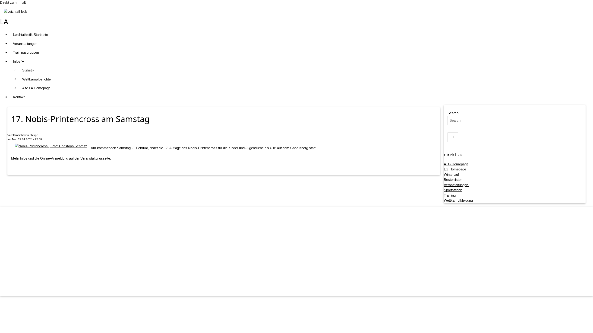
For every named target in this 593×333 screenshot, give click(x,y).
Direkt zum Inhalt (13, 2)
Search (453, 113)
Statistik (28, 70)
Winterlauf (451, 174)
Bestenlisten (453, 180)
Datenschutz (301, 261)
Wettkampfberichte (36, 79)
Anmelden (301, 288)
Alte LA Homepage (36, 88)
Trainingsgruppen (26, 52)
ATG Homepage (456, 164)
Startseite (301, 244)
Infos (17, 61)
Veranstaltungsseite (95, 158)
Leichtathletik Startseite (30, 35)
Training (450, 195)
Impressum (301, 253)
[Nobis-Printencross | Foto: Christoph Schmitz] (51, 146)
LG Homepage (455, 169)
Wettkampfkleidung (458, 200)
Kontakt (19, 97)
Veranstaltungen (25, 44)
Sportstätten (453, 190)
